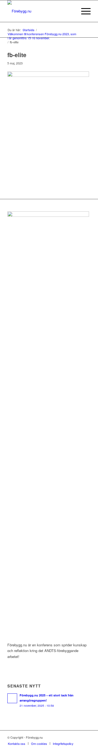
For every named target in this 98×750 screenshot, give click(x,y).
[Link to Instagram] (78, 737)
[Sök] (70, 11)
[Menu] (83, 11)
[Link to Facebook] (70, 737)
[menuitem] (70, 11)
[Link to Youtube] (86, 737)
